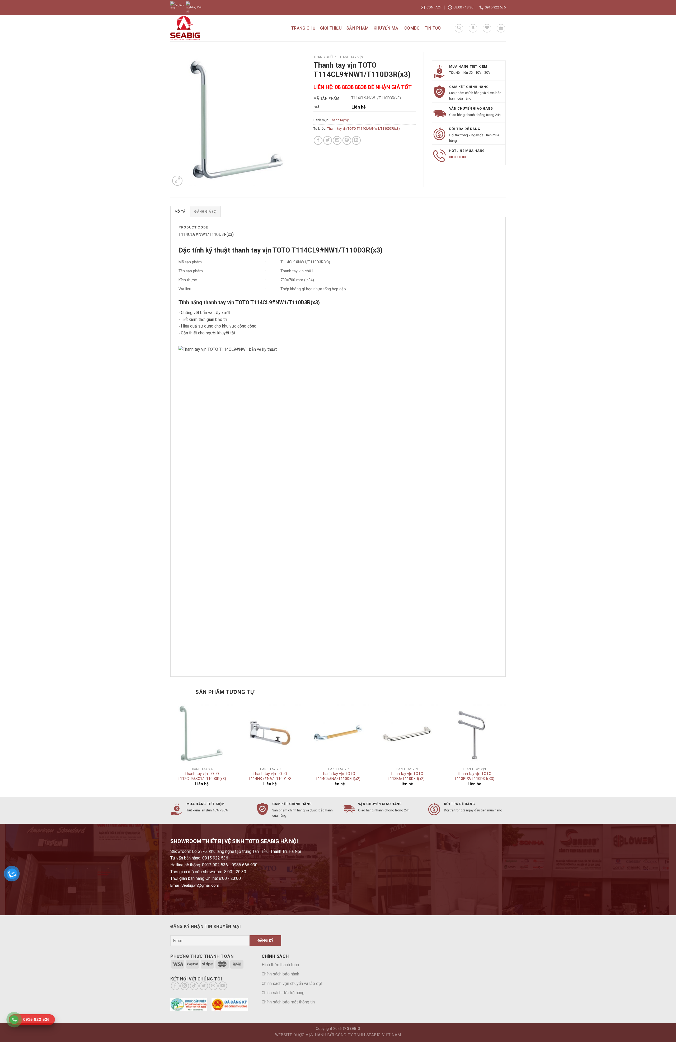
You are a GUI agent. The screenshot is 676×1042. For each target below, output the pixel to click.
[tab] (179, 211)
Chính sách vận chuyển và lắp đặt (292, 983)
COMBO (412, 28)
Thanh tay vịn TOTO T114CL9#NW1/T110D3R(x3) (363, 128)
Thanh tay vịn (350, 57)
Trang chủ (303, 28)
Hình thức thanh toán (280, 964)
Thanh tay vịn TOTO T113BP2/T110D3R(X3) (474, 776)
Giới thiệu (331, 28)
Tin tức (433, 28)
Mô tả (180, 211)
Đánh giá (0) (205, 211)
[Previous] (171, 748)
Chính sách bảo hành (280, 973)
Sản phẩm (357, 28)
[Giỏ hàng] (501, 28)
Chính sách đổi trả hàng (283, 992)
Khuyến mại (387, 28)
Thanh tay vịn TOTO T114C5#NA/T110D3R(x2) (338, 776)
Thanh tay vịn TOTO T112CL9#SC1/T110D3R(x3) (202, 776)
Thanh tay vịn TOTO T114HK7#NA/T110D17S (270, 776)
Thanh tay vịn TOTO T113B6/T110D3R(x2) (406, 776)
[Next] (505, 748)
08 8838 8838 (459, 157)
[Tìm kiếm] (459, 28)
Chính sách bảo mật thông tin (288, 1001)
